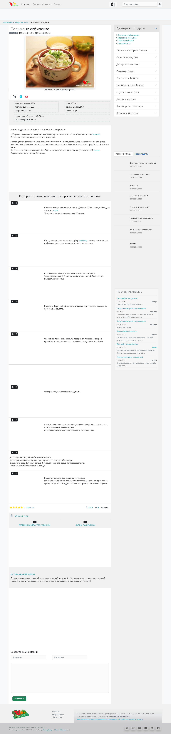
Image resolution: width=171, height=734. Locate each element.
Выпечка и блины (127, 78)
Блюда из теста (21, 516)
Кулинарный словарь (129, 106)
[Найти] (160, 4)
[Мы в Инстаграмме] (139, 728)
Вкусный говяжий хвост (127, 344)
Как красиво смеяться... (127, 331)
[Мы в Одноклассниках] (152, 728)
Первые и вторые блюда (131, 50)
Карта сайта (58, 714)
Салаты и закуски (127, 57)
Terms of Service (60, 730)
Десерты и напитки (128, 64)
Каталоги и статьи (127, 113)
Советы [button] (57, 4)
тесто (55, 210)
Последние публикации (128, 35)
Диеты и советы (126, 99)
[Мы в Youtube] (145, 728)
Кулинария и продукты (130, 28)
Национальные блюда (130, 85)
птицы (96, 150)
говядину (83, 240)
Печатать (30, 507)
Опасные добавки (125, 40)
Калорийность (124, 43)
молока (96, 134)
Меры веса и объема (126, 38)
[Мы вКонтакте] (133, 728)
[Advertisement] (60, 172)
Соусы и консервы (127, 92)
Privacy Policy (47, 730)
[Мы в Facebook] (158, 728)
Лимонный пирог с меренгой (130, 357)
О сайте (56, 711)
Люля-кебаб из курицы (127, 298)
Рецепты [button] (25, 4)
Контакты (57, 717)
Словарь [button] (46, 4)
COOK (90, 507)
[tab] (14, 96)
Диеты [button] (36, 4)
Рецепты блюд (125, 71)
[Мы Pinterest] (127, 728)
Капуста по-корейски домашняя (131, 308)
